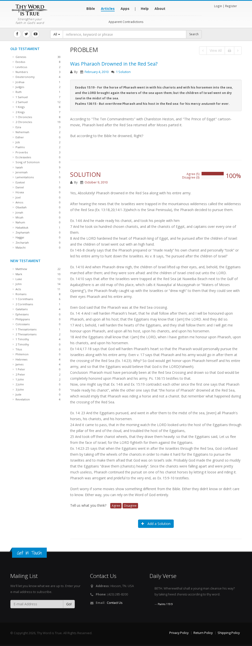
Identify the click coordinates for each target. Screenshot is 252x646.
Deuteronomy (37, 77)
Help (145, 8)
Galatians (37, 309)
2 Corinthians (37, 304)
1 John (37, 379)
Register (231, 6)
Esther (37, 137)
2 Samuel (37, 102)
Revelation (37, 399)
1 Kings (37, 107)
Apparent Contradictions (126, 22)
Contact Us (115, 603)
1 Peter (37, 369)
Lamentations (37, 177)
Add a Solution (158, 523)
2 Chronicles (37, 122)
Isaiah (37, 167)
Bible (90, 8)
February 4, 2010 (97, 72)
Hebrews (37, 359)
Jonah (37, 212)
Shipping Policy (229, 633)
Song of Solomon (37, 162)
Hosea (37, 192)
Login (218, 6)
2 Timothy (37, 344)
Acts (37, 289)
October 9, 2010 (96, 182)
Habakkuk (37, 227)
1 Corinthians (37, 299)
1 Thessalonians (37, 329)
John (37, 284)
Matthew (37, 269)
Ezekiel (37, 182)
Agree (116, 505)
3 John (37, 389)
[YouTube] (35, 34)
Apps (125, 8)
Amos (37, 202)
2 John (37, 384)
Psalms (37, 147)
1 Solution (123, 72)
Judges (37, 87)
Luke (37, 279)
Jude (37, 394)
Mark (37, 274)
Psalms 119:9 (165, 604)
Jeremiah (37, 172)
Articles (108, 8)
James (37, 364)
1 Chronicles (37, 117)
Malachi (37, 247)
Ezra (37, 127)
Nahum (37, 222)
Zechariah (37, 242)
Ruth (37, 92)
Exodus (37, 62)
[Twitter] (26, 34)
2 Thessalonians (37, 334)
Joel (37, 197)
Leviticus (37, 67)
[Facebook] (17, 34)
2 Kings (37, 112)
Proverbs (37, 152)
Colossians (37, 324)
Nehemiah (37, 132)
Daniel (37, 187)
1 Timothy (37, 339)
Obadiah (37, 207)
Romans (37, 294)
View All (216, 50)
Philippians (37, 319)
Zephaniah (37, 232)
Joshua (37, 82)
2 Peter (37, 374)
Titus (37, 349)
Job (37, 142)
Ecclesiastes (37, 157)
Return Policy (203, 633)
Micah (37, 217)
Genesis (37, 57)
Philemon (37, 354)
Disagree (130, 505)
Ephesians (37, 314)
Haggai (37, 237)
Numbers (37, 72)
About (160, 8)
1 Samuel (37, 97)
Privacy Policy (179, 633)
